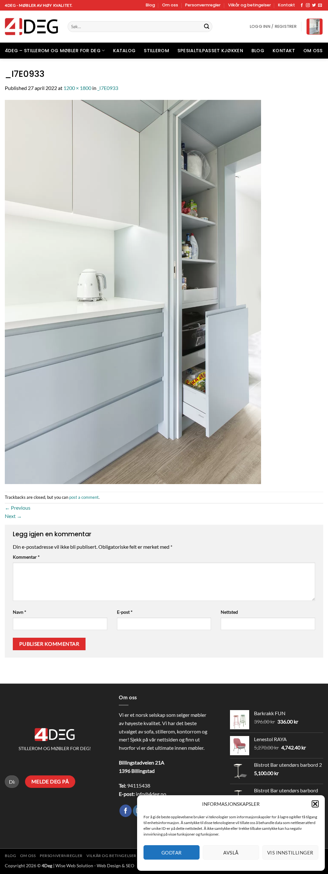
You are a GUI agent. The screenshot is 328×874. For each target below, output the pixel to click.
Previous (17, 508)
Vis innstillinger (290, 852)
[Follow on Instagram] (308, 5)
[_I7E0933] (133, 291)
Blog (150, 5)
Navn (19, 612)
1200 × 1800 (77, 88)
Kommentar (26, 557)
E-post (125, 612)
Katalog (124, 50)
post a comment (84, 497)
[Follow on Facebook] (302, 5)
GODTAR (171, 852)
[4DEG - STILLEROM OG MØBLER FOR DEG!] (31, 27)
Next (13, 516)
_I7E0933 (107, 88)
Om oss (170, 5)
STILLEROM (156, 50)
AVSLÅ (230, 852)
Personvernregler (203, 5)
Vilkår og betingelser (249, 5)
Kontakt (286, 5)
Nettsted (229, 612)
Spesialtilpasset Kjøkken (210, 50)
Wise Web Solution (74, 865)
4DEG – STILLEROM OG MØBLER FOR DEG (53, 50)
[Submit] (206, 26)
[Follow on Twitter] (314, 5)
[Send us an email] (320, 5)
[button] (315, 804)
